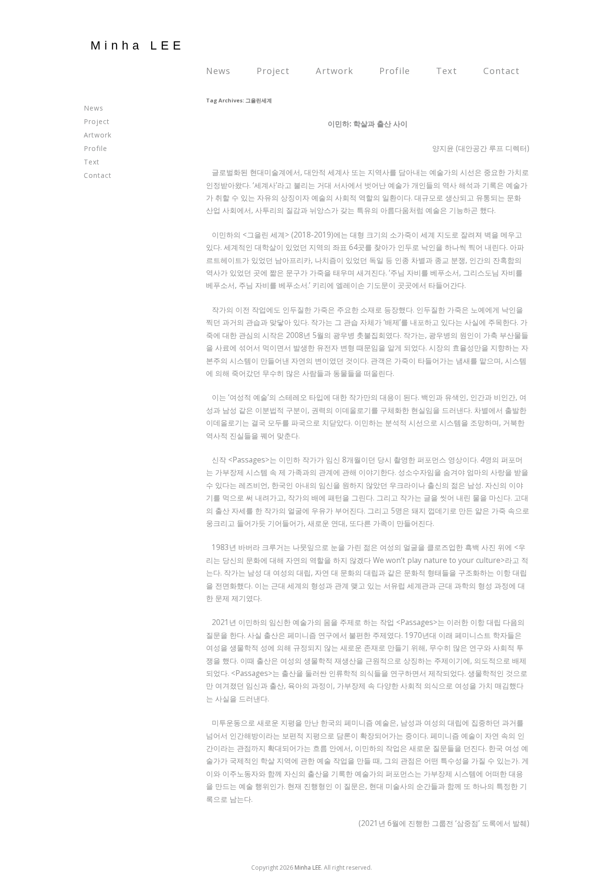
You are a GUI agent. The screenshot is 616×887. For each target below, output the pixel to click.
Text (446, 70)
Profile (394, 70)
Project (273, 70)
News (218, 70)
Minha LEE (137, 45)
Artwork (334, 70)
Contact (501, 70)
